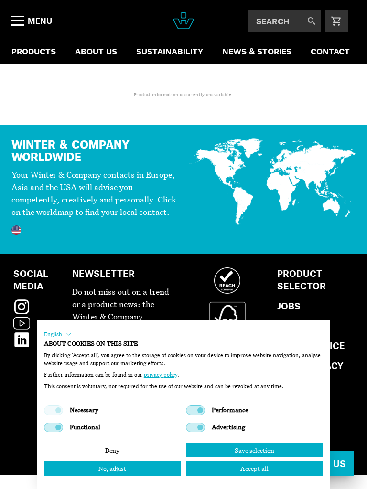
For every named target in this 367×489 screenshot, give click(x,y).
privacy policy (160, 375)
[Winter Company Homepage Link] (183, 21)
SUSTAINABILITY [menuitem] (169, 51)
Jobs (289, 305)
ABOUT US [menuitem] (96, 51)
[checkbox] (53, 410)
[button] (58, 334)
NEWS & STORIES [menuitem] (256, 51)
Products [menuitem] (33, 51)
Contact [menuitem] (330, 51)
